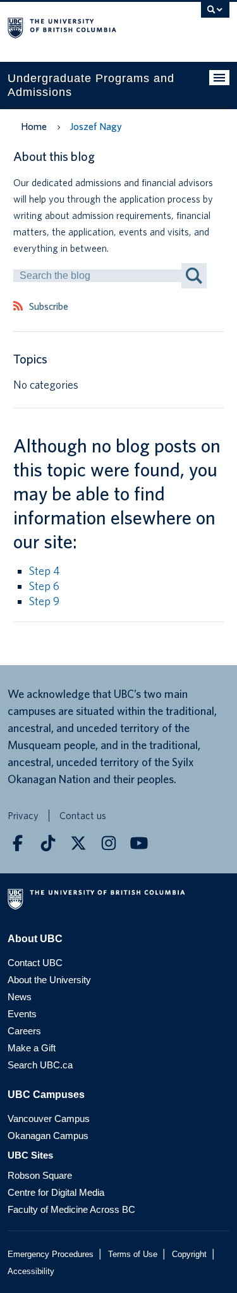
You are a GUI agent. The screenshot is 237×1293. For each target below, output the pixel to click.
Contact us (82, 816)
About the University (49, 979)
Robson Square (40, 1175)
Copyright (189, 1254)
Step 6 (44, 586)
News (20, 996)
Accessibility (31, 1271)
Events (22, 1013)
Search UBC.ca (40, 1065)
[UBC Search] (215, 16)
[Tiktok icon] (48, 843)
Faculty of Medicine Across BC (71, 1209)
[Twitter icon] (78, 843)
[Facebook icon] (18, 843)
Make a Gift (32, 1047)
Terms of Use (132, 1254)
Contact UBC (35, 962)
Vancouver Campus (49, 1118)
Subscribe (48, 306)
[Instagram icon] (109, 843)
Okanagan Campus (48, 1135)
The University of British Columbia (85, 26)
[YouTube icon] (139, 843)
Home (34, 127)
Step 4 (44, 570)
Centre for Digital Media (56, 1192)
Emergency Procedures (51, 1254)
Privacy (23, 816)
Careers (24, 1030)
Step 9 (44, 601)
